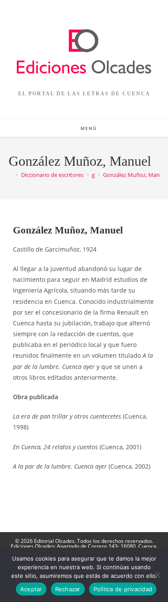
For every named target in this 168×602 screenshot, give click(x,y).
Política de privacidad (122, 589)
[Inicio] (11, 175)
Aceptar (31, 589)
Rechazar (68, 589)
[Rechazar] (157, 574)
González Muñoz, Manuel (135, 175)
